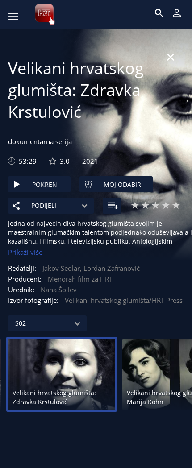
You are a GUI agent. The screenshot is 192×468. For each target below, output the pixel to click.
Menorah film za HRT (80, 278)
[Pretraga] (159, 13)
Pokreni (45, 184)
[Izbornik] (13, 16)
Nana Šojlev (59, 289)
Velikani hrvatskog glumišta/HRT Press (124, 300)
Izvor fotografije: (33, 300)
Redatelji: (22, 268)
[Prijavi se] (176, 13)
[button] (63, 28)
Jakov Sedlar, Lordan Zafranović (91, 268)
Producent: (25, 278)
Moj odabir (122, 184)
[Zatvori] (170, 57)
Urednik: (21, 289)
